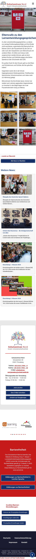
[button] (12, 434)
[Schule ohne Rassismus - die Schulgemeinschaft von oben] (16, 218)
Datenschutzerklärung (23, 538)
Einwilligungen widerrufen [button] (11, 518)
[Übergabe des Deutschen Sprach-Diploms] (16, 185)
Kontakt (24, 542)
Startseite (7, 538)
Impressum (13, 542)
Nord (16, 4)
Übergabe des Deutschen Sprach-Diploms (15, 197)
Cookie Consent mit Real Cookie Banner (12, 558)
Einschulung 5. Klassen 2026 (12, 298)
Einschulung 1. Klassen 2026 (12, 265)
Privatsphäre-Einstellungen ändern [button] (13, 523)
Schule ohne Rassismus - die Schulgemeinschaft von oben (18, 232)
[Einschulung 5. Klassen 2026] (16, 286)
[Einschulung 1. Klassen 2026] (16, 252)
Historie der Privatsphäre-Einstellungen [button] (15, 512)
